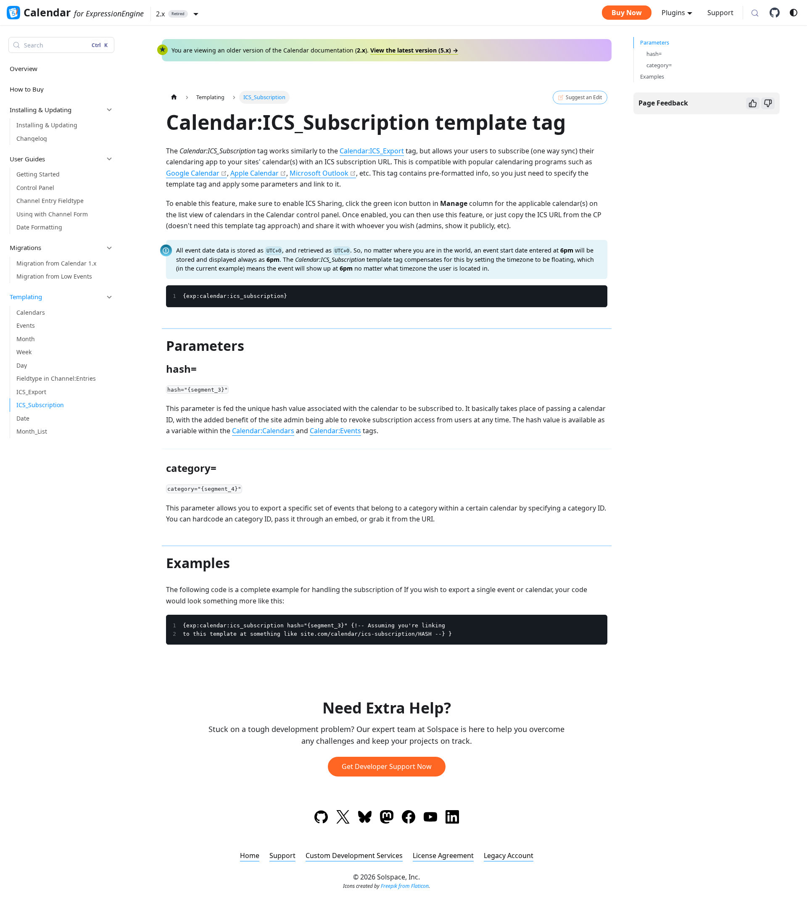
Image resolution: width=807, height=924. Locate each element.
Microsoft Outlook (319, 173)
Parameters (654, 42)
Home (249, 855)
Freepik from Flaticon (405, 886)
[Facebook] (408, 818)
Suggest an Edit (584, 97)
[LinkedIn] (452, 818)
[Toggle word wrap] (582, 296)
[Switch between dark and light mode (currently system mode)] (793, 12)
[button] (177, 13)
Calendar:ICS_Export (372, 150)
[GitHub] (777, 12)
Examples (652, 76)
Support (720, 12)
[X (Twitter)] (343, 818)
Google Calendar (192, 173)
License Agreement (443, 855)
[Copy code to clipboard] (597, 296)
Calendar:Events (335, 430)
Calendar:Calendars (263, 430)
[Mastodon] (386, 818)
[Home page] (174, 97)
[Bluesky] (365, 818)
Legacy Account (508, 855)
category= (659, 65)
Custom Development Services (354, 855)
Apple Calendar (254, 173)
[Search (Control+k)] (754, 13)
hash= (654, 54)
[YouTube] (430, 818)
